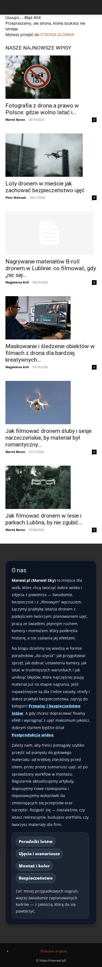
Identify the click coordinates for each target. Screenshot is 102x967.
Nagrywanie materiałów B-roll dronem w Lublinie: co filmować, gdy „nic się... (50, 268)
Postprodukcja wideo (33, 734)
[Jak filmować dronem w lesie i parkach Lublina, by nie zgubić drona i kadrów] (51, 487)
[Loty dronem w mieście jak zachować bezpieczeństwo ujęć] (51, 155)
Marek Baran (15, 119)
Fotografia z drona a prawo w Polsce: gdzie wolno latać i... (42, 109)
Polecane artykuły (54, 951)
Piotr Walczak (15, 197)
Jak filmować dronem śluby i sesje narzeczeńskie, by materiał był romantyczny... (48, 438)
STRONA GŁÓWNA (57, 34)
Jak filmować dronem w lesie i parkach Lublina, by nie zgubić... (43, 519)
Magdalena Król (17, 282)
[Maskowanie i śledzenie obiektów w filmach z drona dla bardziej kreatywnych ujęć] (51, 317)
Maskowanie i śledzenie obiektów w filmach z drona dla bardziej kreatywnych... (50, 353)
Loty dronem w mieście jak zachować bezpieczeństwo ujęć (45, 187)
